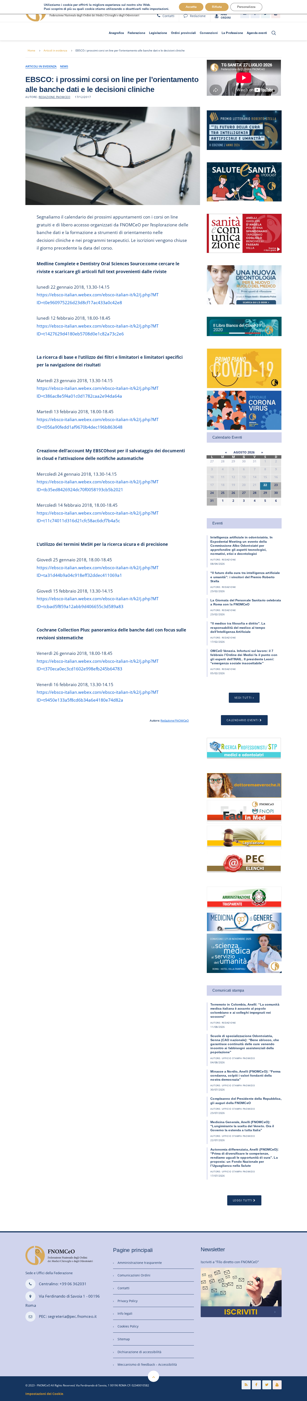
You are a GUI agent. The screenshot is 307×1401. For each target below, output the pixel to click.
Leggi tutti (242, 1200)
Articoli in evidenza (55, 50)
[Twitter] (266, 1384)
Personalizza (246, 7)
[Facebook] (256, 1384)
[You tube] (277, 1384)
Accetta (191, 7)
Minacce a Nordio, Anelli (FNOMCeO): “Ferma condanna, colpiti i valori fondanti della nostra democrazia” (245, 1075)
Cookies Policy (128, 1326)
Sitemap (124, 1339)
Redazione (198, 16)
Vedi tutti (243, 698)
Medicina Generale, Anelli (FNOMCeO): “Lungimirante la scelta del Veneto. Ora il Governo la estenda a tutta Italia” (242, 1126)
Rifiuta (217, 7)
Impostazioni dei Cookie (44, 1394)
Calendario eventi (243, 720)
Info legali (125, 1313)
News (64, 66)
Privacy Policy (128, 1301)
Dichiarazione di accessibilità (139, 1352)
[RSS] (246, 1384)
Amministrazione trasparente (140, 1262)
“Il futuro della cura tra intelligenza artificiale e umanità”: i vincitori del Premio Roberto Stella (245, 577)
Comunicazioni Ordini (134, 1275)
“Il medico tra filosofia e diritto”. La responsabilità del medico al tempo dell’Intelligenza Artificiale (237, 627)
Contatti (168, 16)
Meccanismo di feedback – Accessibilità (147, 1364)
